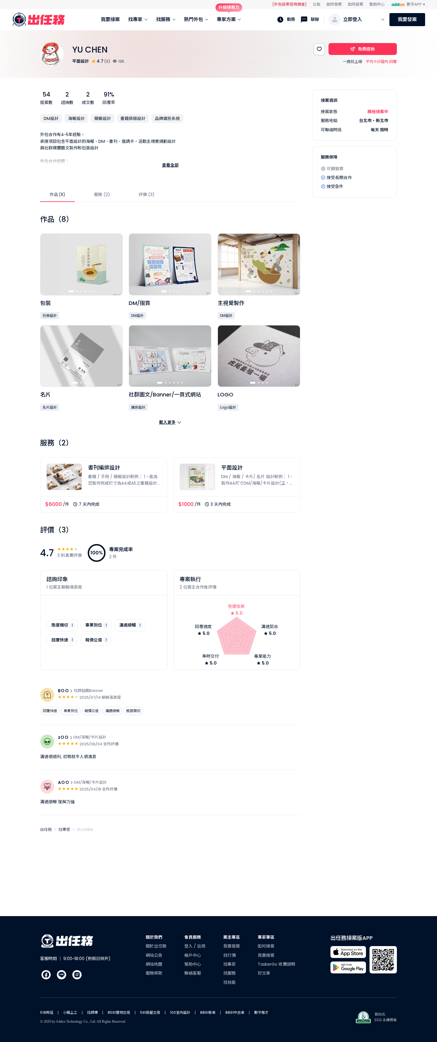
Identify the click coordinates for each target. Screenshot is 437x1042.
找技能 (229, 982)
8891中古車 (234, 1012)
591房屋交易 (150, 1012)
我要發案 (407, 19)
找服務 (229, 973)
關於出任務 (156, 946)
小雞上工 (70, 1012)
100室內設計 (180, 1012)
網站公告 (154, 955)
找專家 (229, 964)
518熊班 (46, 1012)
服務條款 (154, 973)
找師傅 (92, 1012)
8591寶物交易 (119, 1012)
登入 (189, 946)
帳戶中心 (192, 955)
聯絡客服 (192, 973)
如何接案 (355, 4)
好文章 (264, 973)
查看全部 (170, 165)
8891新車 (208, 1012)
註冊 (201, 946)
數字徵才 (261, 1012)
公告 (316, 4)
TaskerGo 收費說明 (276, 964)
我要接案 (266, 955)
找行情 (229, 955)
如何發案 (334, 4)
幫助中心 (377, 4)
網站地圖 (154, 964)
